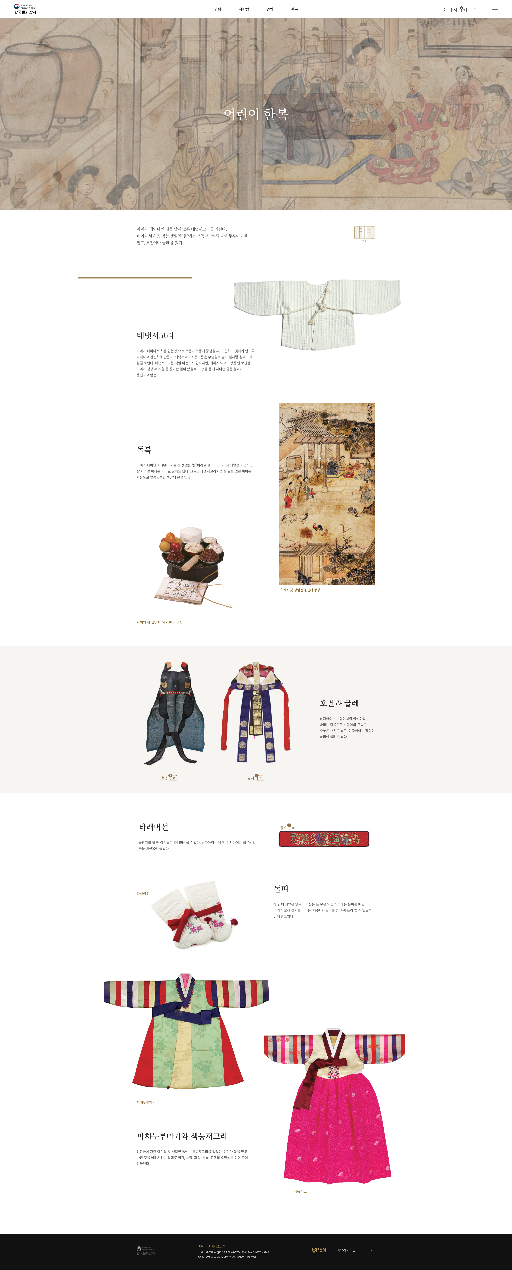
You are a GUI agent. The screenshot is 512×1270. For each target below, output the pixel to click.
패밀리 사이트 (346, 1250)
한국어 (478, 9)
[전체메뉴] (495, 9)
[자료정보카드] (463, 9)
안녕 (217, 9)
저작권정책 (218, 1246)
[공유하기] (443, 9)
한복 (294, 9)
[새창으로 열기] (319, 1250)
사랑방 (244, 9)
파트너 (202, 1246)
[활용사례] (454, 9)
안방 (270, 9)
